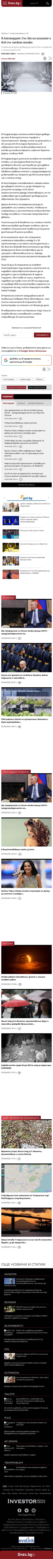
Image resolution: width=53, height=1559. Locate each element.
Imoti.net (37, 1490)
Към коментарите (37, 387)
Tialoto (9, 1394)
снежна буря (25, 379)
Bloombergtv (13, 1325)
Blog (9, 1493)
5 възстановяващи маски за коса (21, 423)
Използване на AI (34, 1532)
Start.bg (14, 1493)
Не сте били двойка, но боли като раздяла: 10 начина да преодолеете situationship (26, 1409)
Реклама (39, 1519)
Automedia (11, 1372)
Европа (39, 379)
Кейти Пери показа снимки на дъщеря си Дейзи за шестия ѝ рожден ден (25, 431)
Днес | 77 (34, 3)
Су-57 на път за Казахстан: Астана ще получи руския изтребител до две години (25, 474)
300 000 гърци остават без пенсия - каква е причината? (31, 1308)
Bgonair (10, 1302)
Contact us (48, 1548)
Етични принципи (39, 1524)
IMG (5, 1486)
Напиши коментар (16, 387)
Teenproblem (13, 1462)
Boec (36, 1493)
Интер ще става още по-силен (32, 530)
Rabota (44, 1490)
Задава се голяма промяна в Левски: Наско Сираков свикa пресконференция (35, 519)
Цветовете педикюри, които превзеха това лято (25, 1476)
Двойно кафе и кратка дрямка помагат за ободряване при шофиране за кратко (21, 1432)
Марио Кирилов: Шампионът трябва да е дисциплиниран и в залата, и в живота (25, 464)
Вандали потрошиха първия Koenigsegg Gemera (24, 1386)
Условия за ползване (35, 1522)
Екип (18, 1519)
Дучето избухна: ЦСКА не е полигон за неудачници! (35, 505)
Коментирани (35, 403)
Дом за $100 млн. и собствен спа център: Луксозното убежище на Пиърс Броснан (30, 1401)
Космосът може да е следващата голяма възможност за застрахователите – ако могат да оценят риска (25, 1282)
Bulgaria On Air (35, 1486)
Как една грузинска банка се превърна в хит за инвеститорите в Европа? (23, 1340)
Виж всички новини (26, 485)
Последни (8, 403)
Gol (7, 1349)
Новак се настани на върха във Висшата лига (32, 558)
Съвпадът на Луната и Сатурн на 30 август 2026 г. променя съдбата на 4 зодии (26, 1317)
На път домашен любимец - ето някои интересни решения (32, 1378)
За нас (11, 1519)
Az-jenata (10, 1441)
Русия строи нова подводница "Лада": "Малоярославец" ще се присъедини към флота (24, 453)
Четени (21, 403)
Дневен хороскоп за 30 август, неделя (20, 1455)
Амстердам (8, 379)
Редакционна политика (15, 1524)
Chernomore (22, 1493)
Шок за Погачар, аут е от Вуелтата (33, 544)
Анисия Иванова (8, 59)
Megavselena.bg (45, 1493)
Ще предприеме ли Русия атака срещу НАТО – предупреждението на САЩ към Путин (24, 412)
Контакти (28, 1519)
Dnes (17, 1486)
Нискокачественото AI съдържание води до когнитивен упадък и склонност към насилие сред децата (25, 1292)
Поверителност (15, 1522)
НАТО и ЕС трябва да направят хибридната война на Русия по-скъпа (31, 1332)
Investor (10, 1274)
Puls (7, 1417)
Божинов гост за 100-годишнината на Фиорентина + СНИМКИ (35, 572)
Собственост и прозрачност (19, 1527)
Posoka (31, 1493)
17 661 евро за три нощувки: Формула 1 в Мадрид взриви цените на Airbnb (24, 442)
